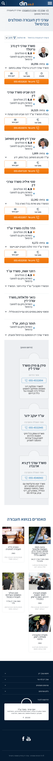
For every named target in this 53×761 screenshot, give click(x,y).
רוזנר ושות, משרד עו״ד (20, 271)
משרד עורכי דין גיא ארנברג (34, 464)
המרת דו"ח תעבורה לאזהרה (13, 548)
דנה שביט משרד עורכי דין (21, 94)
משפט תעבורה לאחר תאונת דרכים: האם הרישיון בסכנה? (40, 595)
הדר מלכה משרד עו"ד (21, 228)
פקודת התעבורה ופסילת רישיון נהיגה (39, 636)
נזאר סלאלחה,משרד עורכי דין (22, 299)
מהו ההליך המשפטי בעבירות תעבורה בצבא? (13, 594)
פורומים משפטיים (42, 685)
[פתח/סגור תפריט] (49, 3)
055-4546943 (36, 478)
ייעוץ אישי (11, 76)
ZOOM (41, 76)
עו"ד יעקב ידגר (34, 415)
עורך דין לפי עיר (43, 679)
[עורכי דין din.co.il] (26, 3)
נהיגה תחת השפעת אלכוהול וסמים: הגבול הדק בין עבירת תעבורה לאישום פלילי (40, 551)
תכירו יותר (27, 717)
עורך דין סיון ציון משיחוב (20, 138)
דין (47, 10)
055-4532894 (36, 380)
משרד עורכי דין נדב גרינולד (22, 47)
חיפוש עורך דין (43, 673)
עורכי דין (41, 10)
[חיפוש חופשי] (3, 3)
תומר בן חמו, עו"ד (23, 323)
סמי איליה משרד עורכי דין (20, 183)
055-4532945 (36, 427)
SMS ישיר (26, 76)
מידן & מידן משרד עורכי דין (34, 367)
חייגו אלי (24, 81)
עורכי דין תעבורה (29, 10)
